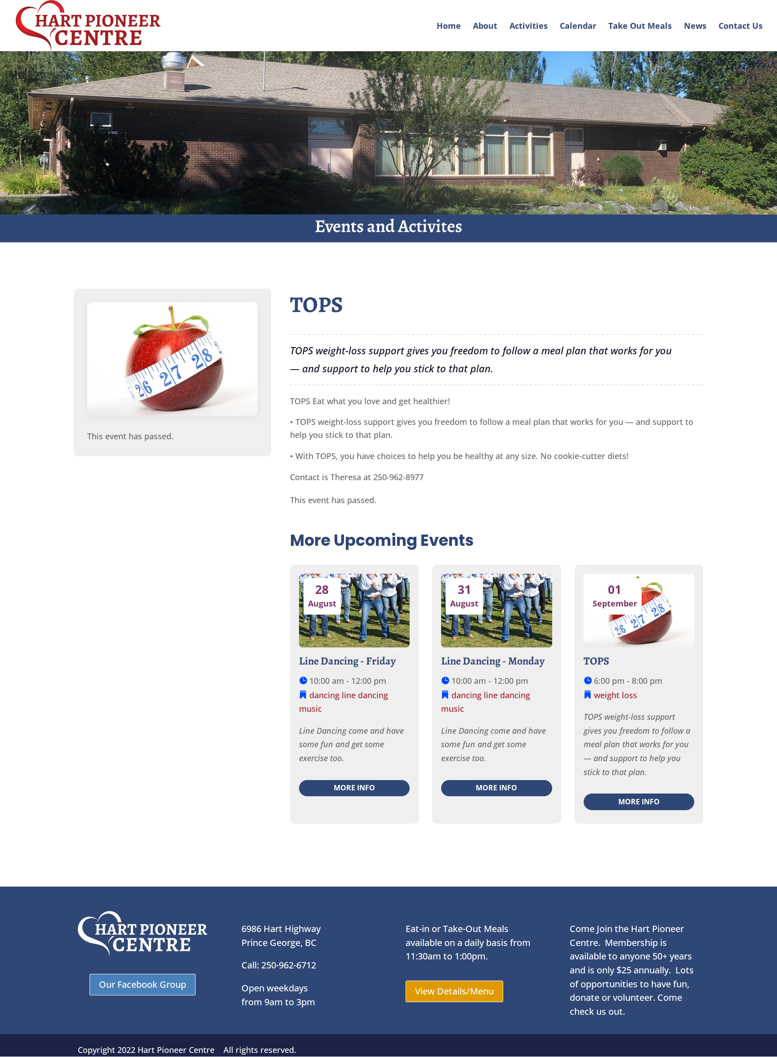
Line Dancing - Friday (347, 661)
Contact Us (741, 26)
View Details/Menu (454, 991)
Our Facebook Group (142, 984)
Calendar (578, 26)
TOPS (596, 661)
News (695, 26)
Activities (528, 26)
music (310, 708)
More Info (354, 788)
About (485, 26)
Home (449, 26)
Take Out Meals (640, 26)
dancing (324, 695)
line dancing (365, 695)
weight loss (615, 695)
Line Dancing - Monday (493, 661)
